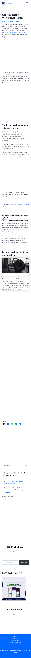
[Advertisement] (15, 55)
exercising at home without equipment (13, 32)
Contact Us (15, 638)
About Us (15, 636)
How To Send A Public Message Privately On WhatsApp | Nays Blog (14, 490)
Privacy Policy (15, 640)
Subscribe (24, 562)
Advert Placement (15, 642)
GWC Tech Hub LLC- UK (15, 652)
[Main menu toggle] (27, 3)
